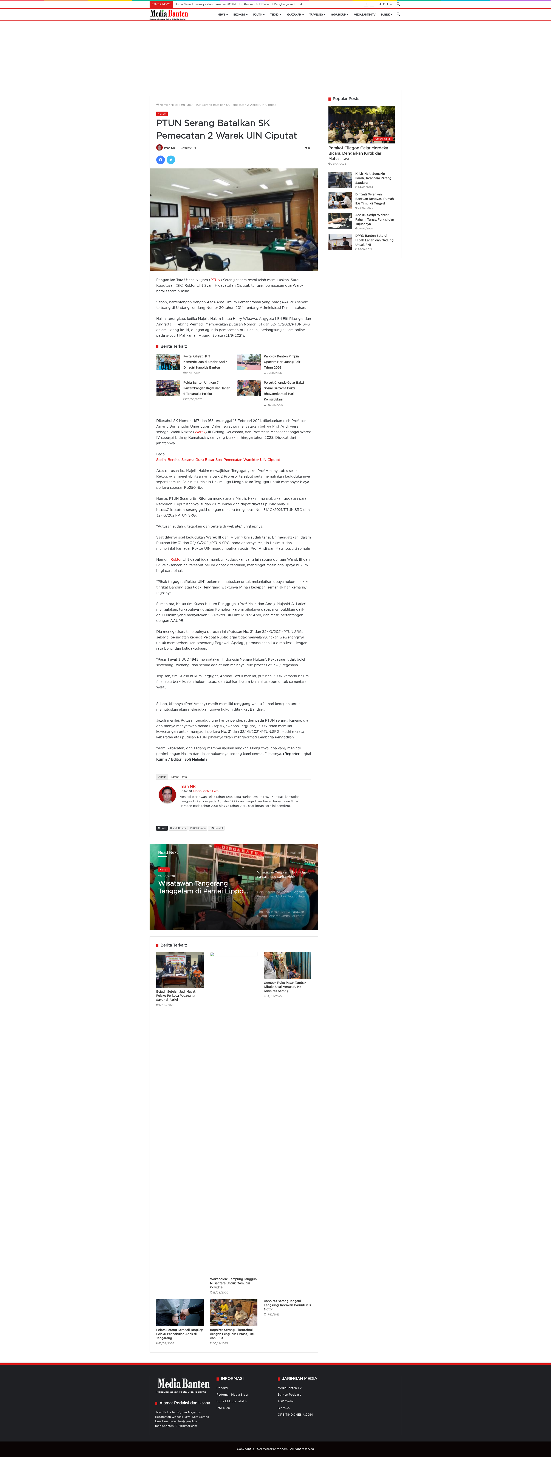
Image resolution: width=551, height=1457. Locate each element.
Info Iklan (223, 1408)
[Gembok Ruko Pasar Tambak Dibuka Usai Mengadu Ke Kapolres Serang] (287, 965)
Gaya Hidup (338, 14)
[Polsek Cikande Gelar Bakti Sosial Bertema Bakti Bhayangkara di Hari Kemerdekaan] (249, 388)
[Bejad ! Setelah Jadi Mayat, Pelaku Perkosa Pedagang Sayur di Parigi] (180, 970)
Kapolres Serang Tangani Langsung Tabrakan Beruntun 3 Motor (287, 1305)
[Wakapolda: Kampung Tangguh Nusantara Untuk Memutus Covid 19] (233, 1113)
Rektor (176, 559)
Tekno (274, 14)
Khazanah (294, 14)
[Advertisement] (275, 57)
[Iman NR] (167, 802)
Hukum (186, 105)
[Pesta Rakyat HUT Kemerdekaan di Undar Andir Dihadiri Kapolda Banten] (168, 362)
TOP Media (286, 1401)
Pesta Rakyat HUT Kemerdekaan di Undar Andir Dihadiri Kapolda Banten (205, 362)
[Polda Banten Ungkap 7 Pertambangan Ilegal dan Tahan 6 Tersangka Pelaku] (168, 388)
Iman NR (169, 148)
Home (163, 105)
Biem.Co (284, 1408)
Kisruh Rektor (178, 828)
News (221, 14)
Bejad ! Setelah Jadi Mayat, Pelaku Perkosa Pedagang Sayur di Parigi (176, 995)
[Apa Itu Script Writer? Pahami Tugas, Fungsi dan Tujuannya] (340, 221)
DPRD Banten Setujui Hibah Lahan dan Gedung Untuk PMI (374, 240)
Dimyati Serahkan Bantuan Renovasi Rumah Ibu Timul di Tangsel (374, 199)
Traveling (316, 14)
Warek (200, 432)
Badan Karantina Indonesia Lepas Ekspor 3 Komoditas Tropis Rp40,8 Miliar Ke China (233, 4)
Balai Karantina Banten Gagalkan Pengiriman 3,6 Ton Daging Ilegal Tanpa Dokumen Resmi (197, 888)
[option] (234, 887)
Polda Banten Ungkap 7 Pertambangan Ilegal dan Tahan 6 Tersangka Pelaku (206, 388)
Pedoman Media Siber (233, 1394)
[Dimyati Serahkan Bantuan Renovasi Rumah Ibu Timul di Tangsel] (340, 200)
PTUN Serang (198, 828)
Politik (257, 14)
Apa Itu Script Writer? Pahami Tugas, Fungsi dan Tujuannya (374, 220)
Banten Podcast (289, 1394)
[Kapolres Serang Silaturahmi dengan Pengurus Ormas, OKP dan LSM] (233, 1312)
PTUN (215, 280)
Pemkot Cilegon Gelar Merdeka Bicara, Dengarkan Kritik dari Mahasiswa (358, 153)
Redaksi (222, 1388)
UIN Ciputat (216, 828)
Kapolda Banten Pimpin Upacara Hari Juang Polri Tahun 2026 (282, 362)
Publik (385, 14)
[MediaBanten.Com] (169, 14)
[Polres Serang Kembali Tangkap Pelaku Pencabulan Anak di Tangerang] (180, 1312)
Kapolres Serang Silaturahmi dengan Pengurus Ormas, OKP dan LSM (232, 1334)
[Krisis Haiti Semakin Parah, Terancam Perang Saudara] (340, 180)
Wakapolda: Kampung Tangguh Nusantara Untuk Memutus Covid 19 (233, 1283)
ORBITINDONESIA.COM (295, 1414)
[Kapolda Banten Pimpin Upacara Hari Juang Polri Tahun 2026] (249, 362)
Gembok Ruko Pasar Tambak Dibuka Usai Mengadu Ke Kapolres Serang (285, 987)
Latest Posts (179, 776)
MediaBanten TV (364, 14)
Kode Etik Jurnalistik (232, 1401)
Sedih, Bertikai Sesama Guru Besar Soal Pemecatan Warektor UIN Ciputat (218, 460)
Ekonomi (239, 14)
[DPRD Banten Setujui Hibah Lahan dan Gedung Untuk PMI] (340, 242)
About (162, 776)
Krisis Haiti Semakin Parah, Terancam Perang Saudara (373, 178)
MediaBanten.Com (205, 791)
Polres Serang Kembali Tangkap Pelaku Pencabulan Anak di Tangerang (179, 1334)
